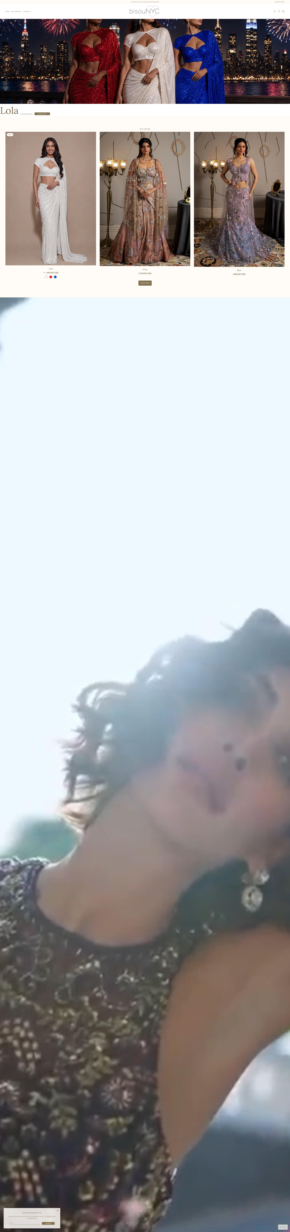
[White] (46, 277)
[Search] (279, 11)
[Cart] (283, 11)
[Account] (274, 11)
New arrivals (145, 129)
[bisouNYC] (145, 11)
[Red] (50, 277)
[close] (58, 1210)
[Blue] (55, 277)
